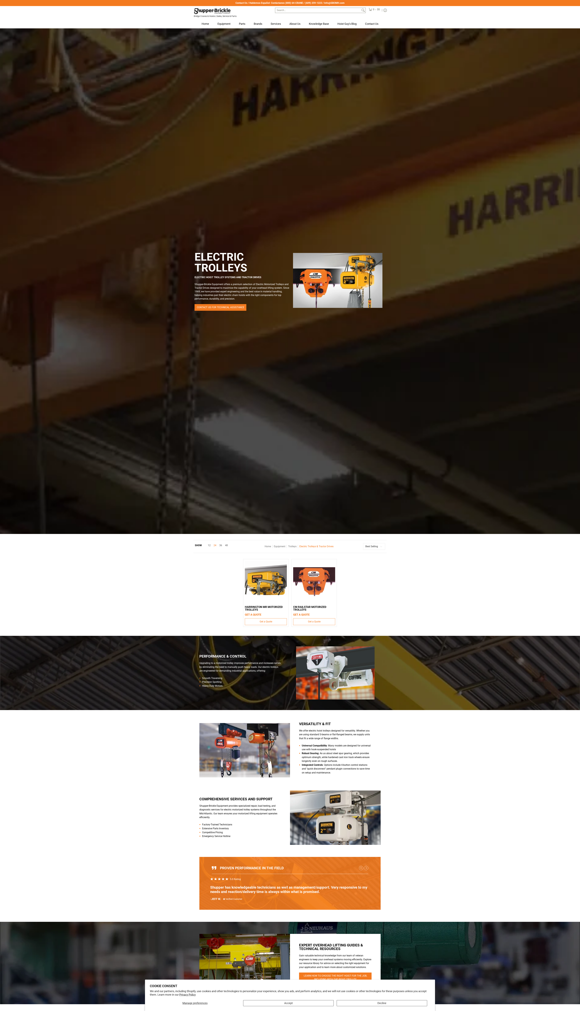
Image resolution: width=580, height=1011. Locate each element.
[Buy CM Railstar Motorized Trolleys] (314, 582)
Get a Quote (266, 621)
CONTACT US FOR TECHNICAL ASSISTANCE (220, 307)
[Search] (363, 10)
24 (215, 545)
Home (268, 546)
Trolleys (292, 546)
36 (220, 545)
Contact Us (241, 3)
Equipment (279, 546)
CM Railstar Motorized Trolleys (309, 608)
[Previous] (361, 868)
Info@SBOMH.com (334, 3)
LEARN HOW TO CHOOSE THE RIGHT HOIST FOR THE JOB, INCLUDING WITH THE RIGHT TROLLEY (335, 977)
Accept (288, 1003)
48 (226, 545)
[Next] (366, 868)
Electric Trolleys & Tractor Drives (316, 546)
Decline (381, 1003)
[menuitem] (374, 10)
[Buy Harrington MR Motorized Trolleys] (266, 582)
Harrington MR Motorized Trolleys (264, 608)
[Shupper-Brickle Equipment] (212, 11)
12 (209, 545)
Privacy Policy (187, 994)
